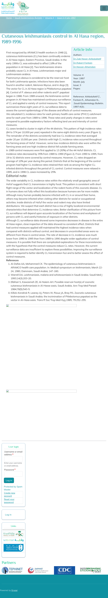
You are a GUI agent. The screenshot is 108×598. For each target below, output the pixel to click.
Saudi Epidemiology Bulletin (28, 17)
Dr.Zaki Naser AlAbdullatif (87, 58)
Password (9, 469)
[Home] (15, 3)
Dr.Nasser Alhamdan (84, 66)
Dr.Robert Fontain (82, 62)
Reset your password (9, 500)
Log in (9, 480)
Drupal (14, 590)
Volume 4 (49, 17)
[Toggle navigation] (104, 8)
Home (9, 17)
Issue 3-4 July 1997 (66, 17)
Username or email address (13, 453)
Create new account (9, 494)
